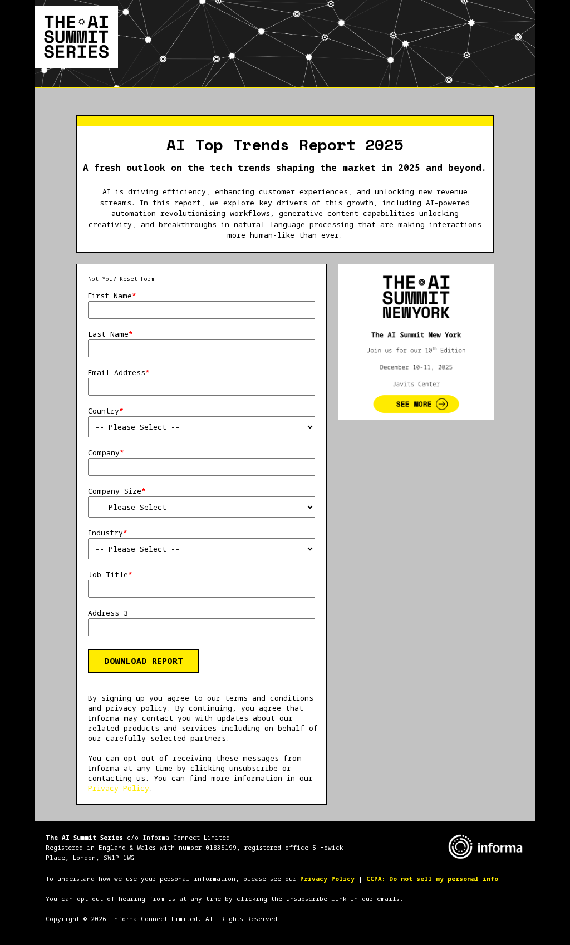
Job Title (110, 574)
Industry (107, 533)
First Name (112, 296)
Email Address (119, 372)
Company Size (117, 491)
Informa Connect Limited (186, 837)
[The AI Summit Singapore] (76, 36)
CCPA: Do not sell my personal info (432, 878)
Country (106, 411)
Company (106, 452)
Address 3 (108, 613)
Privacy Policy (118, 788)
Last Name (110, 334)
